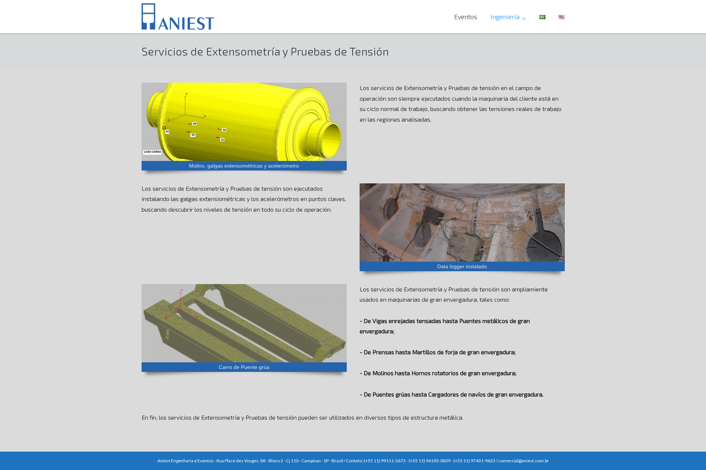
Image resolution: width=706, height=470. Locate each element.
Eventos (465, 16)
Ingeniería (505, 16)
